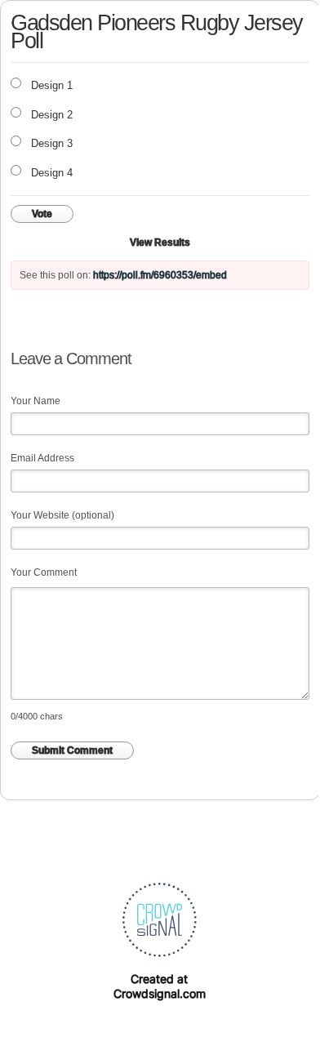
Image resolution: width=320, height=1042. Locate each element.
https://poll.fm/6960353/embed (160, 275)
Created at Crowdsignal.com (159, 986)
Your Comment (44, 572)
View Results (160, 242)
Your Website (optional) (62, 515)
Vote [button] (42, 214)
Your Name (35, 401)
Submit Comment (72, 750)
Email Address (42, 458)
